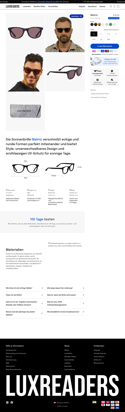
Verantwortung (11, 360)
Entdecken (99, 346)
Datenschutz (10, 366)
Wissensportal (99, 363)
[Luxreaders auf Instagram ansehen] (7, 402)
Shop (66, 346)
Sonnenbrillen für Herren (99, 97)
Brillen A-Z (98, 360)
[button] (111, 6)
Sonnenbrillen (69, 360)
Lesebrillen (68, 353)
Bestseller (68, 366)
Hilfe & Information (15, 346)
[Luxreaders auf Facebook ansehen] (11, 402)
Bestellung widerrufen (13, 369)
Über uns (9, 356)
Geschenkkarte (69, 369)
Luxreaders (65, 406)
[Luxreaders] (13, 6)
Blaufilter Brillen (70, 356)
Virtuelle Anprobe (100, 353)
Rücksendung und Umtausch (16, 353)
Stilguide (97, 350)
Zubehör (67, 363)
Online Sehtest (99, 356)
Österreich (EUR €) (63, 403)
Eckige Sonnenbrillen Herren (100, 94)
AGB (7, 363)
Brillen (66, 350)
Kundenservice (11, 350)
